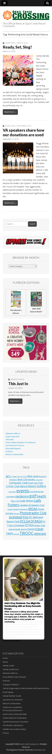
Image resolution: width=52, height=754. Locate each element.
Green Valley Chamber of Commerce (21, 442)
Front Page (10, 43)
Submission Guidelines (12, 707)
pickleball (15, 517)
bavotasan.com (39, 750)
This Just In (18, 383)
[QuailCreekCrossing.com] (26, 13)
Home (5, 658)
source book (14, 529)
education (12, 492)
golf (32, 495)
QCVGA (29, 525)
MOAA (32, 509)
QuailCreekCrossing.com (29, 744)
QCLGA (25, 521)
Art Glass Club (15, 476)
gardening (22, 496)
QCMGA (36, 521)
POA (25, 517)
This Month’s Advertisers (13, 725)
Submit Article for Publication (15, 718)
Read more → (10, 112)
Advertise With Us (13, 433)
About (5, 662)
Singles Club (39, 525)
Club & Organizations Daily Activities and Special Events (26, 688)
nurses (9, 513)
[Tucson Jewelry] (26, 342)
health (41, 496)
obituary (16, 514)
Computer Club (18, 482)
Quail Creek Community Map (15, 714)
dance (23, 486)
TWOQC (27, 533)
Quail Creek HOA (12, 436)
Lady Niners (27, 500)
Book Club (22, 479)
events (22, 490)
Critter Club (13, 486)
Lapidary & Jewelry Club (31, 505)
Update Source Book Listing (14, 729)
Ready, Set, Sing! (17, 47)
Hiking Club (15, 501)
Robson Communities (14, 454)
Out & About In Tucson (15, 445)
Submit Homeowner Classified (15, 721)
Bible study (33, 476)
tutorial (16, 534)
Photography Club (33, 513)
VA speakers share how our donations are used (23, 132)
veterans (40, 533)
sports (24, 529)
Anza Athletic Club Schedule (14, 677)
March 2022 (22, 43)
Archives (9, 451)
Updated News (17, 379)
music (41, 509)
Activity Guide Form (11, 669)
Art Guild (23, 476)
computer (39, 480)
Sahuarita (9, 439)
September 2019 (24, 126)
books (31, 479)
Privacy (6, 733)
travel (39, 529)
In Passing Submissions (13, 710)
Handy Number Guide (12, 696)
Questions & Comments (13, 699)
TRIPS (9, 533)
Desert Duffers (36, 486)
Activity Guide (8, 665)
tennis (31, 529)
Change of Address (11, 684)
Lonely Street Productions (18, 509)
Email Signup (8, 692)
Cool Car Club (35, 482)
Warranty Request (13, 448)
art (8, 476)
